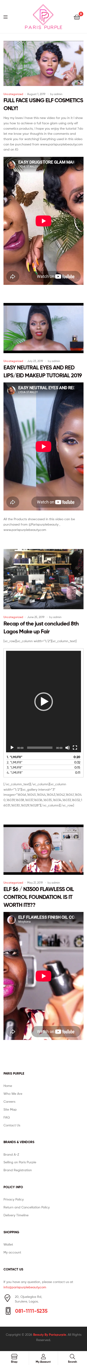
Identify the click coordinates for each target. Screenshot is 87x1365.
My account (12, 1252)
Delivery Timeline (16, 1215)
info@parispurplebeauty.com (24, 1287)
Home (7, 1086)
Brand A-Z (11, 1154)
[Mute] (67, 747)
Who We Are (12, 1093)
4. (15, 772)
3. (15, 767)
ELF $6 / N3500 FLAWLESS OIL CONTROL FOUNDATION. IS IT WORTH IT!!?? (38, 897)
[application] (43, 701)
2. (15, 762)
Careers (9, 1101)
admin (58, 94)
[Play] (12, 747)
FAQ (6, 1117)
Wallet (8, 1244)
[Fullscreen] (75, 747)
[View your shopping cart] (77, 16)
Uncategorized (13, 94)
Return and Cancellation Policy (26, 1207)
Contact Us (11, 1125)
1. (14, 757)
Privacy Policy (13, 1199)
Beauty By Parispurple (49, 1334)
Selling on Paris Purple (19, 1162)
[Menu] (8, 16)
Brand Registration (17, 1170)
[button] (43, 701)
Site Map (10, 1109)
